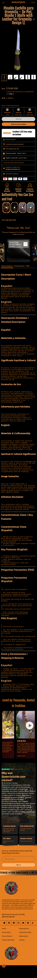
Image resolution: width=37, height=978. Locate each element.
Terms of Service (7, 936)
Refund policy (23, 936)
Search (4, 928)
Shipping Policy (24, 928)
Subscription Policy (25, 932)
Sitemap (22, 940)
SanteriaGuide (18, 2)
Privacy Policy (6, 932)
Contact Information (8, 940)
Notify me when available (18, 124)
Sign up (18, 865)
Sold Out (18, 119)
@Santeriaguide (8, 917)
